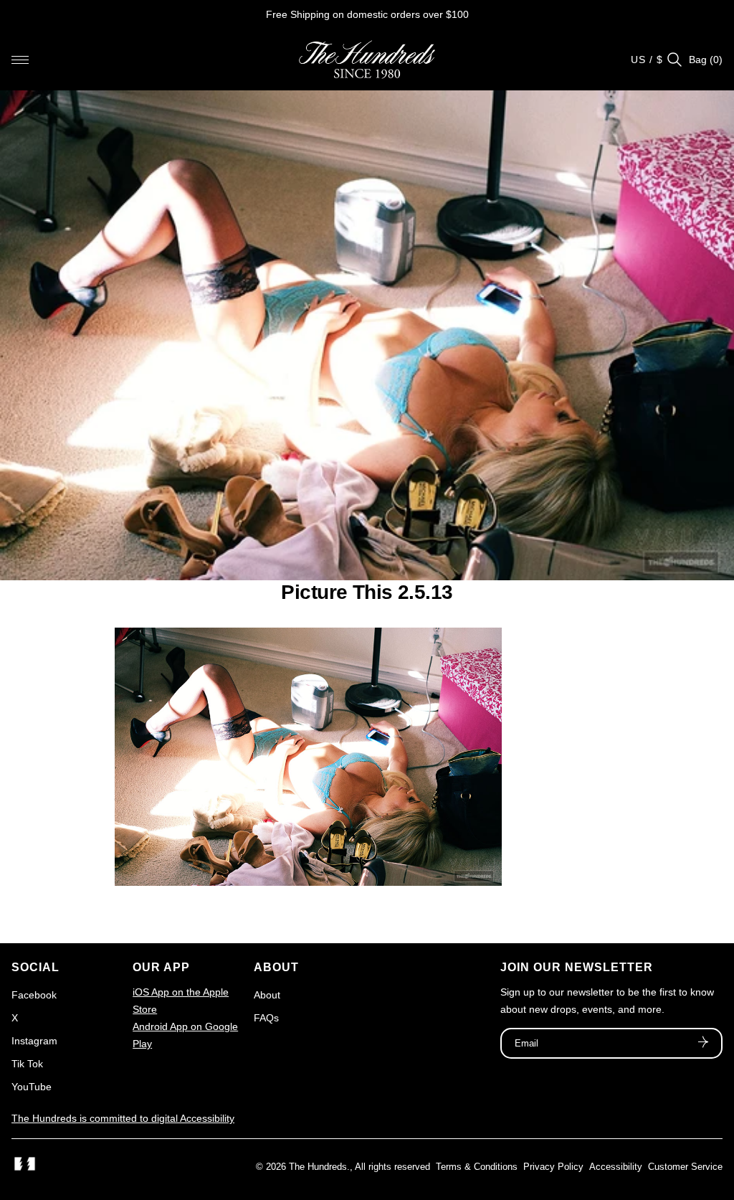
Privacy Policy (553, 1166)
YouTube (31, 1086)
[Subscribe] (703, 1043)
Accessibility (615, 1166)
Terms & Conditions (477, 1166)
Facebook (34, 995)
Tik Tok (27, 1063)
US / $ (647, 59)
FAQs (266, 1018)
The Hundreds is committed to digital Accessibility (122, 1118)
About (267, 995)
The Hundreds (318, 1166)
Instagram (34, 1041)
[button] (20, 59)
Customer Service (685, 1166)
